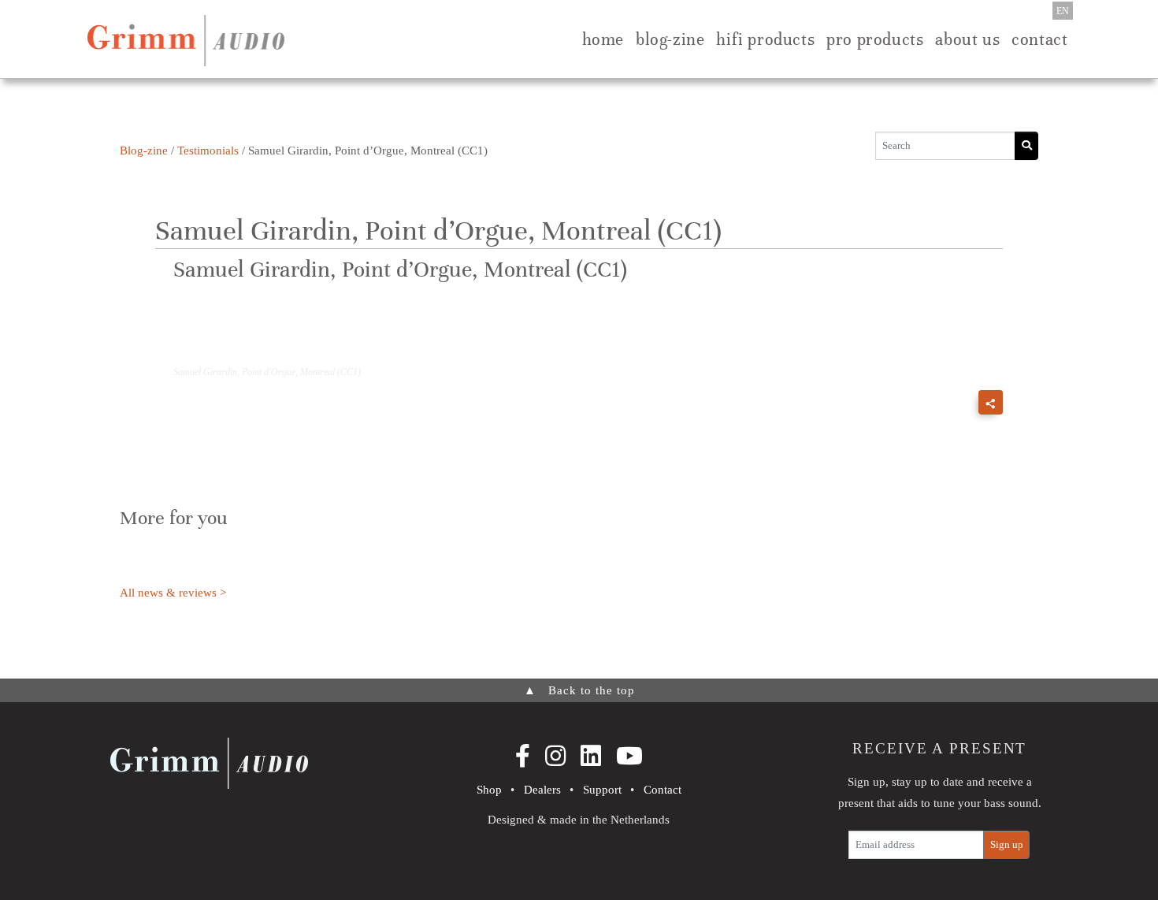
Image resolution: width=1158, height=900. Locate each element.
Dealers (542, 789)
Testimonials (208, 150)
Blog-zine (670, 39)
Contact (1039, 39)
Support (602, 789)
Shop (489, 789)
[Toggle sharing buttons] (990, 402)
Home (603, 39)
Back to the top (579, 690)
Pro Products (874, 39)
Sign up (1006, 844)
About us (967, 39)
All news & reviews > (173, 592)
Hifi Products (765, 39)
